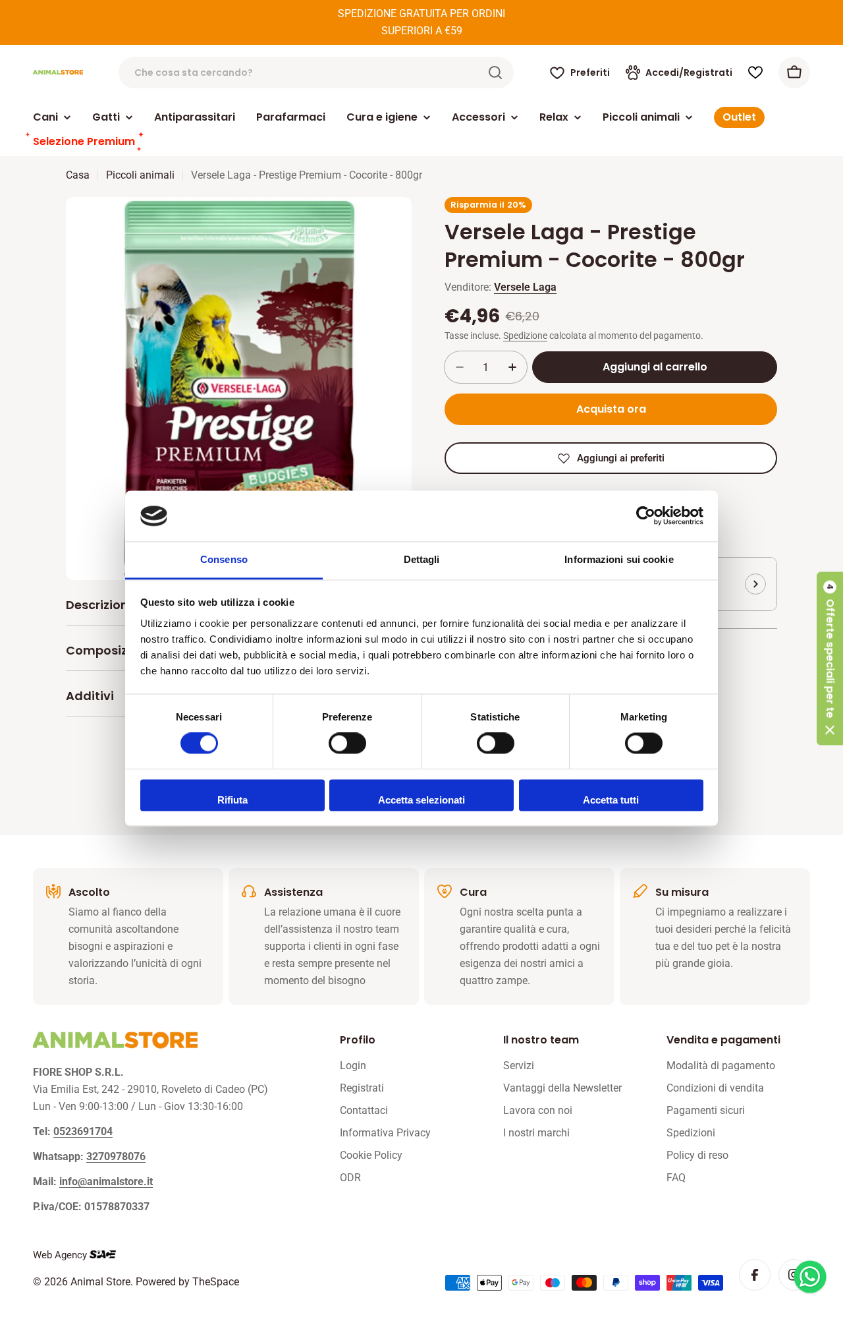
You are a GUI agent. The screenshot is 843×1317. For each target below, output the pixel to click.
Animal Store (100, 1281)
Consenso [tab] (224, 559)
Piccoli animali (140, 175)
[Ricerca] (495, 72)
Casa (78, 175)
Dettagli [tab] (422, 559)
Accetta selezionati (421, 799)
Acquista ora (611, 409)
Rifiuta (232, 799)
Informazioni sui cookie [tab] (618, 559)
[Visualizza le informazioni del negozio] (755, 584)
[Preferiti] (755, 72)
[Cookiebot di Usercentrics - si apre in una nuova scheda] (645, 516)
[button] (830, 659)
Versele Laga (525, 287)
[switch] (347, 743)
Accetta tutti (611, 799)
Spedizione (525, 335)
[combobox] (316, 72)
